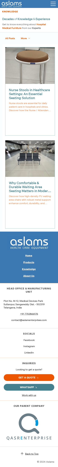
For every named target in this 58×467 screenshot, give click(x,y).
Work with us (29, 395)
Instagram (29, 346)
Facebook (29, 340)
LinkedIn (29, 352)
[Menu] (53, 3)
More (24, 38)
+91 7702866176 (29, 313)
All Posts (10, 38)
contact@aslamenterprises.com (29, 320)
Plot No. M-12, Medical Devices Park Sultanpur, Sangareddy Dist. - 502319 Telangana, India (24, 304)
